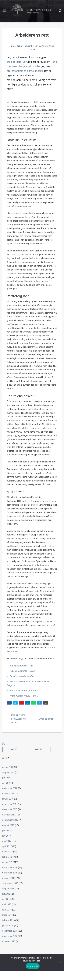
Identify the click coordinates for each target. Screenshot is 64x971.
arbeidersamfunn (17, 61)
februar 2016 (8, 920)
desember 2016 (9, 867)
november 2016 (9, 872)
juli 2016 (6, 893)
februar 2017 (8, 857)
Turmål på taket (45, 718)
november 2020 (9, 788)
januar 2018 (8, 798)
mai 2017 (6, 841)
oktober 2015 (8, 941)
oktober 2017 (8, 814)
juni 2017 (6, 835)
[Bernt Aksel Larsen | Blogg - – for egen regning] (32, 11)
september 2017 (10, 820)
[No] (60, 962)
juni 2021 (6, 783)
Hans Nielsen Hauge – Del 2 (24, 696)
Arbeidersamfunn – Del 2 (22, 671)
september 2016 (10, 883)
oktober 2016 (8, 878)
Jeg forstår (32, 966)
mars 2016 (7, 915)
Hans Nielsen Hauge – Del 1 (24, 690)
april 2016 (7, 909)
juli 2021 (6, 777)
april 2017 (7, 846)
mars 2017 (7, 851)
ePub (39, 749)
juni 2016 (6, 899)
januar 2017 (8, 862)
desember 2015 (9, 931)
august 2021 (8, 772)
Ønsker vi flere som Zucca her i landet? (19, 719)
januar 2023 (8, 767)
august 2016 (8, 888)
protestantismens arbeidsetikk (25, 70)
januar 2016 (8, 925)
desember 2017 (9, 804)
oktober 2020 (8, 793)
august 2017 (8, 825)
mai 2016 (6, 904)
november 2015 (9, 936)
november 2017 (9, 809)
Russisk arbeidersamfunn (22, 676)
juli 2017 (6, 830)
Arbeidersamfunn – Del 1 (22, 665)
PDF (15, 749)
